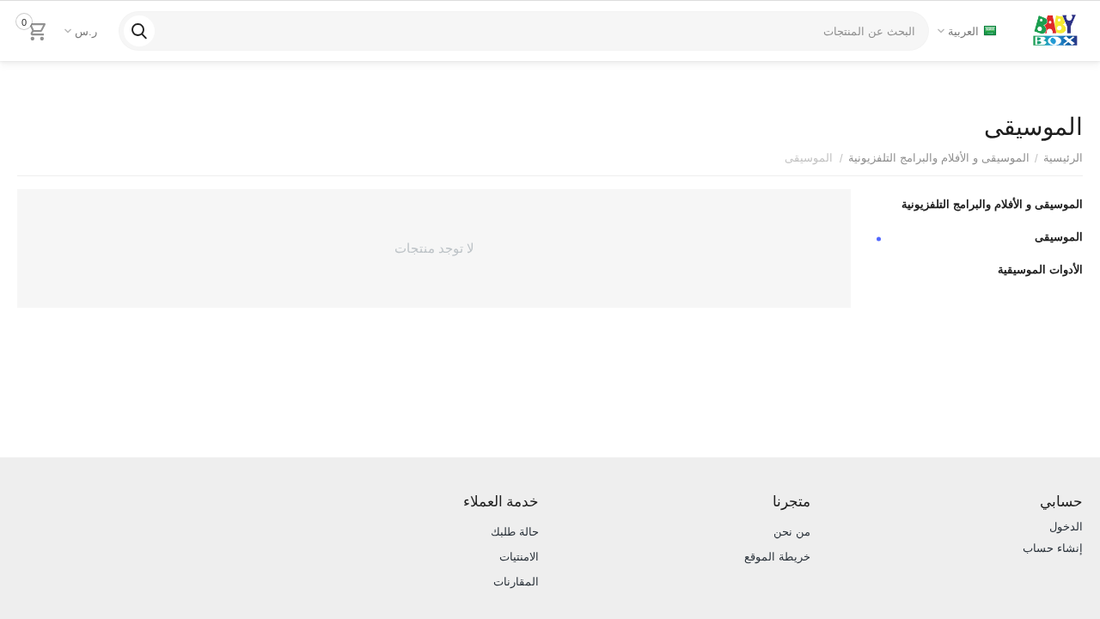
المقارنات (516, 581)
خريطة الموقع (777, 556)
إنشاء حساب (1053, 548)
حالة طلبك (515, 531)
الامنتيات (519, 556)
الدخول (1066, 526)
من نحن (791, 531)
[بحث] (139, 30)
